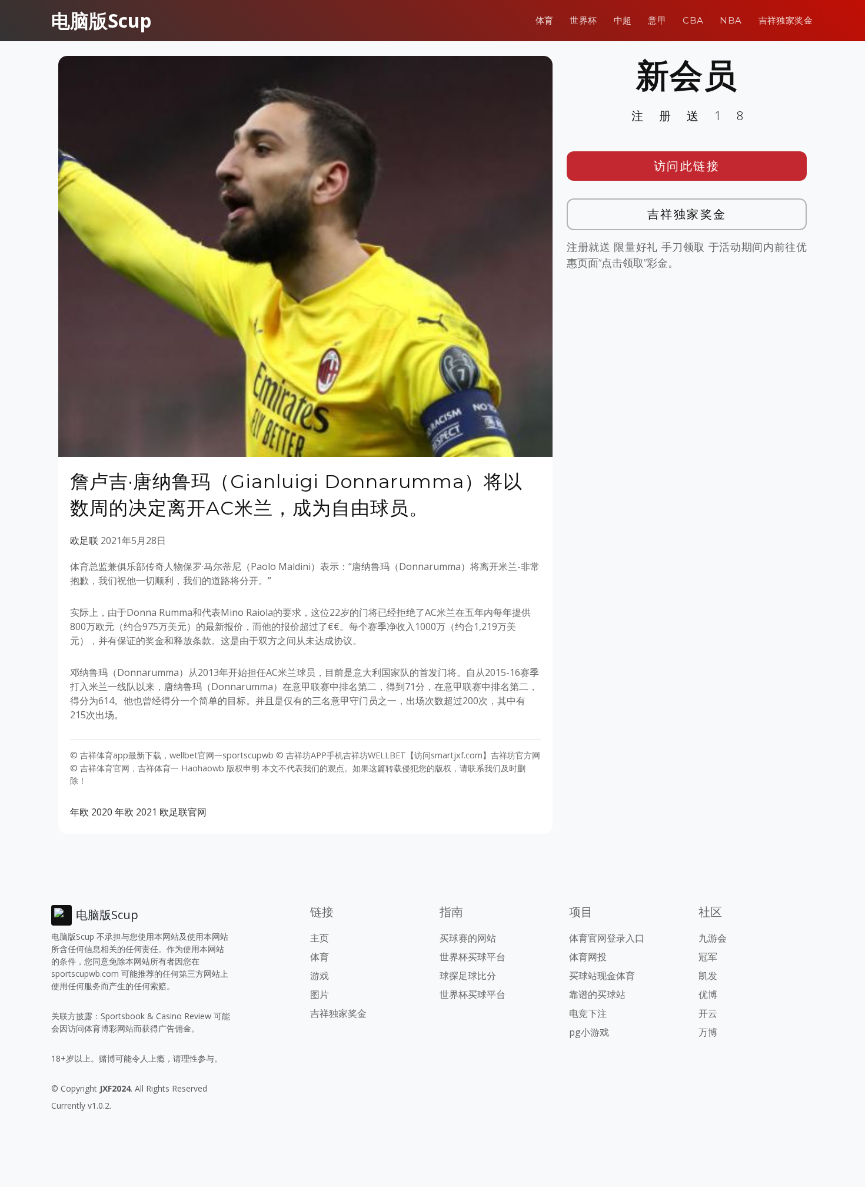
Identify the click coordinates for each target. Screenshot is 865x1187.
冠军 (707, 956)
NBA (730, 20)
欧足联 (84, 540)
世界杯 (583, 20)
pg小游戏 (589, 1032)
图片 (319, 994)
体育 (544, 20)
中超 (623, 20)
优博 (707, 994)
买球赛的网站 (468, 937)
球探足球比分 (468, 975)
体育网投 (588, 956)
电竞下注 (588, 1013)
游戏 (319, 975)
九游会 (712, 937)
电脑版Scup (101, 20)
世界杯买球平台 (472, 956)
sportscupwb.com (85, 973)
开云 (707, 1013)
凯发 (707, 975)
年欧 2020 (91, 811)
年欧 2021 (136, 811)
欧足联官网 (183, 811)
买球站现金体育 (602, 975)
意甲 (657, 20)
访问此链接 (687, 166)
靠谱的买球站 (597, 994)
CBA (693, 20)
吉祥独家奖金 (785, 20)
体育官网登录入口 (606, 937)
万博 (707, 1032)
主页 (319, 937)
